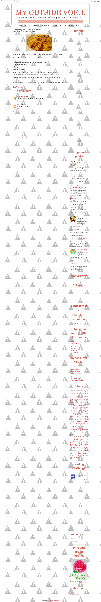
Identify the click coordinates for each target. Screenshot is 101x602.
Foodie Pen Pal (80, 402)
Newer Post (16, 135)
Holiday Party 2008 (73, 410)
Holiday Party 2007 (82, 408)
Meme (75, 423)
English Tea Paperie (76, 346)
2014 (82, 390)
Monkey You (76, 424)
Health (84, 407)
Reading (71, 25)
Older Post (62, 135)
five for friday (81, 401)
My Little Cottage (75, 376)
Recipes (55, 25)
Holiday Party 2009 (82, 410)
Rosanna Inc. (74, 350)
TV (81, 448)
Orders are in (73, 198)
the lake (78, 444)
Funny (79, 405)
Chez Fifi (73, 367)
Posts (73, 538)
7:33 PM (19, 108)
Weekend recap (81, 453)
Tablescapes (82, 442)
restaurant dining (81, 436)
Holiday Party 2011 (74, 411)
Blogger (81, 582)
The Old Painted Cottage (77, 380)
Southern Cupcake (21, 96)
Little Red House (75, 375)
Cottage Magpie (75, 369)
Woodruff (80, 457)
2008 (71, 390)
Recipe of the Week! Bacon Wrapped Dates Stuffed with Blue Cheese (78, 187)
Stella (76, 439)
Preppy (71, 431)
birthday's (78, 393)
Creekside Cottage (75, 371)
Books (80, 395)
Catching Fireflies (75, 343)
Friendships (73, 405)
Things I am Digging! (81, 216)
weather (76, 452)
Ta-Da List (75, 441)
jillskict (74, 592)
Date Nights (75, 397)
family (72, 401)
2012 (78, 390)
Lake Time (72, 419)
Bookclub (74, 394)
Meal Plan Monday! (74, 229)
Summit (81, 439)
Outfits (86, 428)
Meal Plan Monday (80, 421)
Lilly (87, 419)
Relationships (80, 435)
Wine (84, 455)
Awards (71, 393)
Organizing (80, 428)
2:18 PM (19, 100)
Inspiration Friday (74, 417)
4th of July (79, 391)
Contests (86, 396)
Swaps (86, 439)
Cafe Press (74, 341)
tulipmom (19, 104)
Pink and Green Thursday (79, 429)
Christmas (78, 396)
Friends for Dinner (80, 404)
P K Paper (73, 348)
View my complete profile (74, 594)
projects (77, 431)
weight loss (77, 455)
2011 (75, 390)
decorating (83, 398)
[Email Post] (19, 86)
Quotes (84, 431)
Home (20, 25)
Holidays (63, 25)
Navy (75, 428)
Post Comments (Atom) (25, 137)
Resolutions (72, 436)
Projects (36, 25)
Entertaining (46, 25)
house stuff (80, 416)
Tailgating (72, 444)
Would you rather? (76, 458)
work (86, 457)
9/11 (85, 391)
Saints (71, 438)
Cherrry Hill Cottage (75, 366)
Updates (86, 448)
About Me (27, 25)
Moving (78, 426)
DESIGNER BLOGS (54, 600)
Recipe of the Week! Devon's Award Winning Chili (82, 162)
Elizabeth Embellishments (77, 345)
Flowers (72, 402)
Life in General (80, 419)
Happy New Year (76, 407)
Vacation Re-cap (76, 450)
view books (85, 481)
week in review (84, 452)
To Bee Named (74, 352)
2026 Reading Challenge (79, 473)
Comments (74, 541)
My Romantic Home (75, 378)
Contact (79, 25)
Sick (72, 439)
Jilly (76, 475)
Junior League (83, 418)
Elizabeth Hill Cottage (76, 373)
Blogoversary (85, 393)
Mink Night (81, 423)
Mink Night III (74, 207)
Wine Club (72, 457)
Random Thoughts (74, 433)
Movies (72, 426)
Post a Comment (17, 111)
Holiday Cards (73, 408)
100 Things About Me (76, 323)
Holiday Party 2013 (77, 413)
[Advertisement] (25, 123)
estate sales (83, 399)
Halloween (85, 405)
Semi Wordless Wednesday (81, 438)
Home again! (73, 263)
